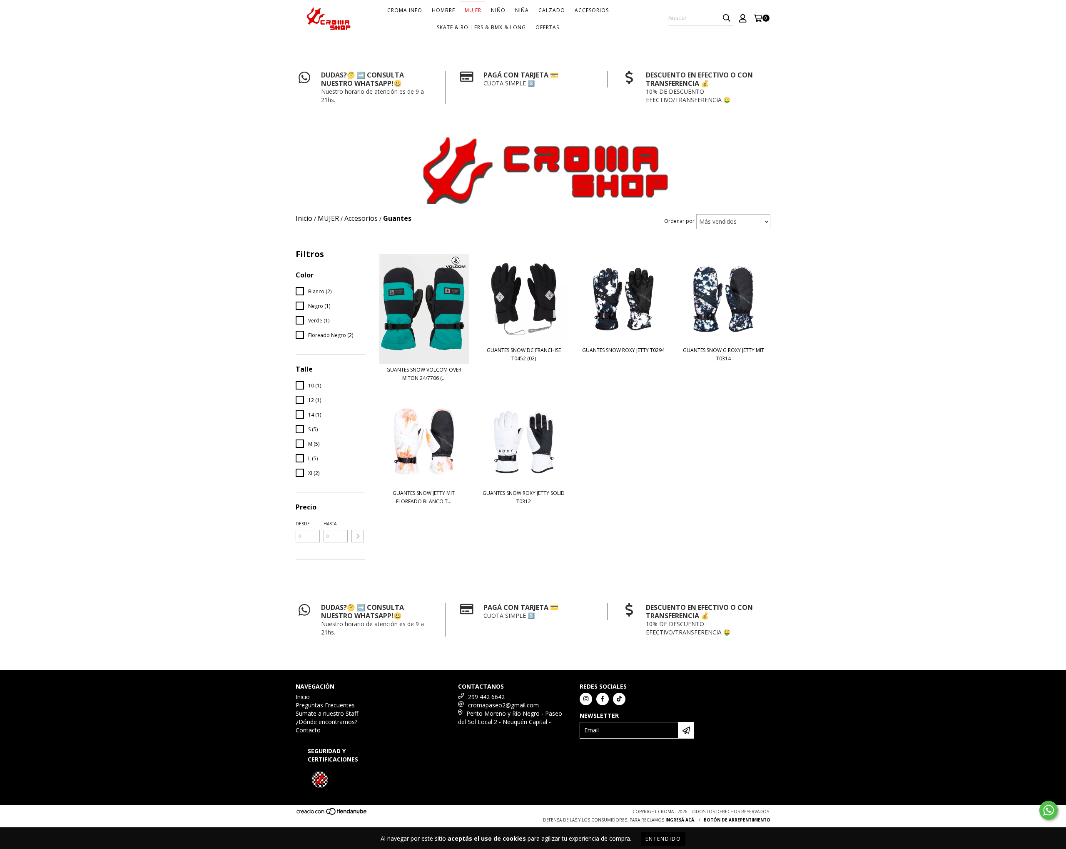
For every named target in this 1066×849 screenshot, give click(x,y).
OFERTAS (547, 27)
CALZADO (551, 10)
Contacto (308, 730)
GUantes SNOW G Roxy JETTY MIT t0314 (723, 354)
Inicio (303, 697)
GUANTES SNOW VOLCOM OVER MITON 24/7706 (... (423, 374)
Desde (303, 524)
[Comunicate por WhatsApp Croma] (1048, 810)
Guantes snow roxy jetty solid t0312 (524, 497)
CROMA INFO (404, 10)
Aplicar (357, 536)
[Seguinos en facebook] (602, 699)
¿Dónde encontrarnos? (326, 722)
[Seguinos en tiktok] (619, 699)
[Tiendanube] (332, 814)
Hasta (330, 524)
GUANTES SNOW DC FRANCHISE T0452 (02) (524, 354)
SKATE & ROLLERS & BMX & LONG (481, 27)
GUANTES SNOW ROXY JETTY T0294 (623, 350)
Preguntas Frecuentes (325, 705)
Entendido (663, 838)
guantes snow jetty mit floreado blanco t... (424, 497)
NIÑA (522, 10)
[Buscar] (726, 17)
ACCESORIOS (592, 10)
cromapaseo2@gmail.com (503, 705)
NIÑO (498, 10)
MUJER (473, 10)
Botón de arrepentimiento (737, 820)
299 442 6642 (486, 697)
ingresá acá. (680, 820)
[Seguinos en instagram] (586, 699)
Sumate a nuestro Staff (327, 713)
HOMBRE (443, 10)
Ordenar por (679, 221)
